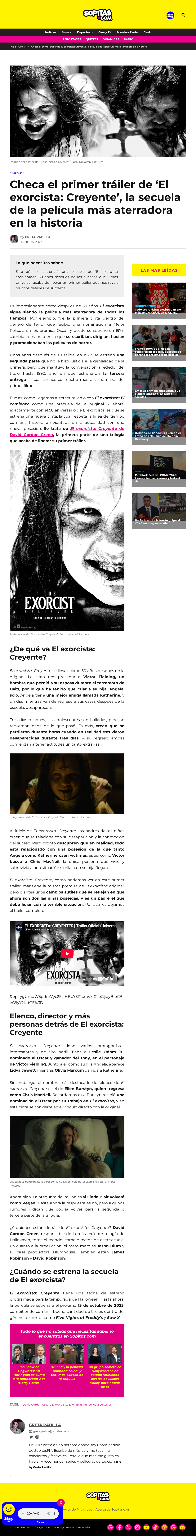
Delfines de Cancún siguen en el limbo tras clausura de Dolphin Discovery (158, 436)
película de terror (99, 1404)
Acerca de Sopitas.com (113, 1509)
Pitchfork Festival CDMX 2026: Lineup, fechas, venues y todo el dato (157, 478)
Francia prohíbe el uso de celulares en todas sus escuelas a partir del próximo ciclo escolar (158, 352)
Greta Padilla (38, 237)
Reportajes (72, 39)
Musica (67, 32)
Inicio (13, 46)
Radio (128, 39)
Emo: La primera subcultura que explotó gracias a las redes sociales (157, 394)
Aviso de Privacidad (77, 1509)
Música (139, 387)
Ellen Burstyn (78, 1404)
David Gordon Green (36, 1404)
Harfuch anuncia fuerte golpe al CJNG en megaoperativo (157, 522)
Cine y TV (104, 32)
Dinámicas (111, 39)
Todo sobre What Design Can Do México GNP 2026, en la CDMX (158, 311)
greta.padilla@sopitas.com (51, 1431)
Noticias (50, 32)
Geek (147, 32)
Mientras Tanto (127, 32)
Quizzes (92, 39)
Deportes (83, 32)
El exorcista (59, 1404)
